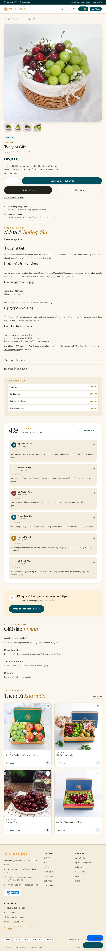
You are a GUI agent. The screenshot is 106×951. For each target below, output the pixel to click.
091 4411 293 (12, 2)
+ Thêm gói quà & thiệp (14, 197)
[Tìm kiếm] (62, 9)
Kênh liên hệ (11, 903)
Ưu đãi (78, 876)
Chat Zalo (26, 2)
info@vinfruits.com (15, 922)
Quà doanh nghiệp (83, 863)
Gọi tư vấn (30, 190)
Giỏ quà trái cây (90, 346)
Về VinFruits (80, 872)
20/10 (46, 867)
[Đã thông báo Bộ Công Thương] (12, 892)
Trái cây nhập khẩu (12, 349)
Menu (97, 9)
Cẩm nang (79, 867)
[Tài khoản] (68, 9)
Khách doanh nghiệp (94, 2)
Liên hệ (78, 881)
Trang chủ (8, 19)
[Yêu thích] (74, 9)
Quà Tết (47, 858)
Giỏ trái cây (80, 858)
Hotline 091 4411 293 (16, 908)
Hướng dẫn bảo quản (53, 368)
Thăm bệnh (48, 876)
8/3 (45, 863)
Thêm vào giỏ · (61, 181)
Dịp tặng (48, 853)
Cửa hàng (18, 19)
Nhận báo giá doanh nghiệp (26, 609)
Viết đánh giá (88, 430)
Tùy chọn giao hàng (53, 360)
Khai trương (49, 885)
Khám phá (80, 853)
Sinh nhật (48, 881)
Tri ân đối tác (49, 872)
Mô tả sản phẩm (53, 239)
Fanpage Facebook (15, 917)
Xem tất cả (97, 697)
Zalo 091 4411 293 (15, 912)
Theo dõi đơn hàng (77, 2)
